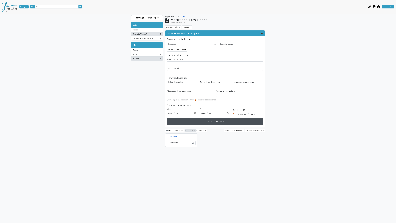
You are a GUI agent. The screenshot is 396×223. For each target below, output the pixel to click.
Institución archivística (175, 59)
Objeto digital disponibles (210, 82)
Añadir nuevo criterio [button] (176, 49)
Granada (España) (147, 34)
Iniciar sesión (387, 7)
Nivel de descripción (175, 82)
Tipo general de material (225, 91)
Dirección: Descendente (254, 130)
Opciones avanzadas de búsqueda (183, 33)
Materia (136, 45)
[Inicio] (10, 7)
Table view (202, 130)
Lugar (135, 24)
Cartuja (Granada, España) (147, 38)
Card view (191, 130)
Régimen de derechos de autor (179, 91)
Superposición (240, 114)
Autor (147, 54)
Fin (201, 109)
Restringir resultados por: (147, 17)
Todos (135, 30)
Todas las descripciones (206, 100)
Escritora (147, 59)
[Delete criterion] (262, 44)
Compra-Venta (172, 136)
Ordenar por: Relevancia (233, 130)
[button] (369, 7)
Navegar (23, 7)
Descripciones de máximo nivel (181, 100)
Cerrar (184, 16)
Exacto (252, 114)
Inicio (169, 109)
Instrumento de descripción (243, 82)
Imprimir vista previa (175, 130)
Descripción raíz (173, 68)
